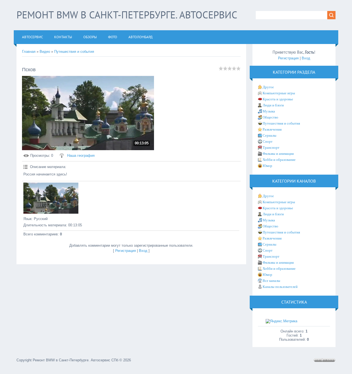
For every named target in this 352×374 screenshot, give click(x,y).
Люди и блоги (273, 105)
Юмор (267, 166)
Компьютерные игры (279, 93)
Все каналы (271, 281)
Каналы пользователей (280, 287)
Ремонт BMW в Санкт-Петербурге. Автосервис (126, 14)
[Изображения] (50, 198)
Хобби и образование (279, 160)
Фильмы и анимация (278, 154)
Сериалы (269, 135)
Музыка (269, 111)
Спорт (268, 141)
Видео (45, 52)
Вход (143, 251)
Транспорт (271, 147)
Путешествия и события (74, 52)
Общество (270, 117)
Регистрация (125, 251)
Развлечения (272, 129)
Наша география (81, 155)
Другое (268, 87)
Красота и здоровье (278, 99)
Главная (28, 52)
